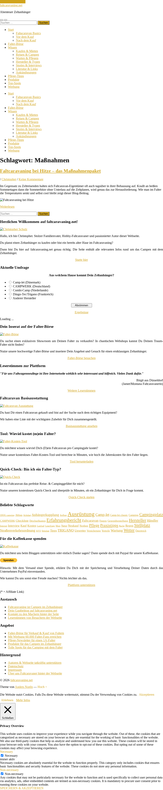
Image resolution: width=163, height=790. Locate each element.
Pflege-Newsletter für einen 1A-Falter (31, 640)
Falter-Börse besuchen (82, 358)
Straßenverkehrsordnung (17, 530)
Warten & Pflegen (27, 58)
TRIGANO (66, 530)
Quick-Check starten (81, 497)
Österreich (140, 530)
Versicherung (94, 530)
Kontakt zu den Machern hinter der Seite (33, 614)
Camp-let (102, 515)
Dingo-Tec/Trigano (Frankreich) (33, 294)
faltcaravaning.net (11, 5)
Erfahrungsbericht (64, 520)
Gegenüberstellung (118, 520)
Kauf (23, 525)
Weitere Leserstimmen (81, 390)
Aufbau (63, 515)
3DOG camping (7, 515)
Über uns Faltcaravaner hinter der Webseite (35, 673)
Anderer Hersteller (24, 298)
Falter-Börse (15, 44)
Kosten (31, 525)
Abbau (18, 515)
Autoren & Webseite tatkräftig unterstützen (34, 662)
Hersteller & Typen (28, 61)
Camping (134, 515)
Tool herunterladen (81, 461)
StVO (38, 531)
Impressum (15, 669)
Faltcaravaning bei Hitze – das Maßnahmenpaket (50, 170)
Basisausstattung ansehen (81, 426)
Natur (64, 525)
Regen (129, 525)
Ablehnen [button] (7, 700)
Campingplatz (151, 514)
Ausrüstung (81, 514)
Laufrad (40, 526)
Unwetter (80, 530)
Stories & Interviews (29, 65)
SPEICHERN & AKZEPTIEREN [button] (22, 788)
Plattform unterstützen (81, 585)
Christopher (9, 179)
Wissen (12, 47)
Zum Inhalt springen (12, 1)
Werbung (13, 86)
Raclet (122, 526)
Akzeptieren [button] (146, 694)
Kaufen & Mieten (27, 51)
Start (11, 29)
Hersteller (137, 520)
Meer (58, 526)
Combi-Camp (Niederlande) (30, 290)
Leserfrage (50, 526)
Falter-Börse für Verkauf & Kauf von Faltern (36, 633)
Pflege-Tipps (16, 76)
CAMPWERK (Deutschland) (31, 286)
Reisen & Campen (27, 54)
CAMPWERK (7, 520)
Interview (14, 525)
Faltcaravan (90, 520)
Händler (152, 520)
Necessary (11, 755)
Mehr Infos (23, 700)
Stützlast (45, 531)
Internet (3, 526)
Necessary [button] (6, 751)
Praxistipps (109, 525)
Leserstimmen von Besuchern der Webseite (35, 617)
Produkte (13, 79)
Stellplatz (142, 525)
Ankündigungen (26, 72)
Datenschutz (15, 666)
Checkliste (22, 520)
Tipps (53, 530)
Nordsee (84, 525)
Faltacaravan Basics (28, 33)
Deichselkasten (37, 520)
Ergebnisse (81, 312)
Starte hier (81, 259)
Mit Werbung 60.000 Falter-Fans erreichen (34, 636)
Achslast (27, 515)
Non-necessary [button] (9, 770)
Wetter (129, 530)
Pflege (94, 525)
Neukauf (73, 525)
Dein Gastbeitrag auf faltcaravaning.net (32, 610)
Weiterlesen (7, 206)
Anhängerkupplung (45, 515)
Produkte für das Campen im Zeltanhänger (34, 644)
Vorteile (106, 530)
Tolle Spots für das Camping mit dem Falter (35, 647)
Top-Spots (14, 83)
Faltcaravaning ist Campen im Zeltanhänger (35, 607)
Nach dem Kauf (26, 40)
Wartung (117, 530)
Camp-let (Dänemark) (26, 282)
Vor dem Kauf (25, 36)
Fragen (103, 520)
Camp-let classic (119, 515)
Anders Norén (24, 687)
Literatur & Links (27, 69)
